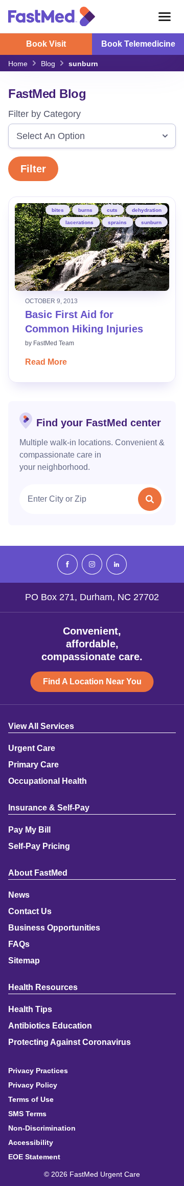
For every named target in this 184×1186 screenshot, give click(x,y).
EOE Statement (34, 1156)
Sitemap (24, 961)
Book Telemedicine (138, 43)
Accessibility (30, 1142)
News (19, 895)
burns (85, 210)
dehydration (147, 210)
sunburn (151, 222)
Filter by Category (44, 113)
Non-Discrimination (42, 1128)
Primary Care (33, 765)
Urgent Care (31, 748)
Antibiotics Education (50, 1026)
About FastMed (37, 873)
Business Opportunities (54, 928)
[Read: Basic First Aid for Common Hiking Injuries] (92, 247)
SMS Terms (27, 1113)
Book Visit (46, 43)
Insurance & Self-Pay (48, 808)
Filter (33, 168)
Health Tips (30, 1009)
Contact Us (30, 911)
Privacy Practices (38, 1070)
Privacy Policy (32, 1085)
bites (58, 210)
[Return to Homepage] (51, 16)
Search (150, 499)
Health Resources (43, 987)
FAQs (19, 944)
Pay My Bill (29, 830)
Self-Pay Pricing (39, 846)
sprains (117, 222)
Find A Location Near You (92, 681)
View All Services (41, 726)
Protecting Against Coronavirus (69, 1042)
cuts (112, 210)
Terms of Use (31, 1099)
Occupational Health (47, 781)
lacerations (79, 222)
